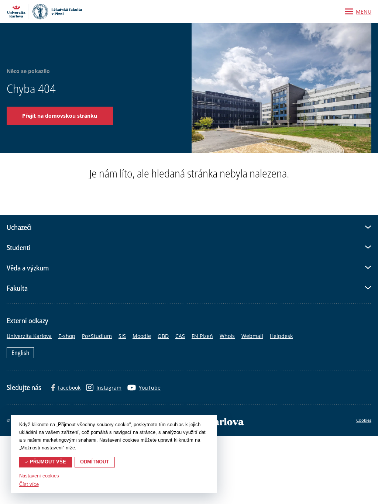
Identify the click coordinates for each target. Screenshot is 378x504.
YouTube (150, 387)
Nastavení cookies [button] (39, 476)
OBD (163, 335)
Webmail (252, 335)
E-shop (66, 335)
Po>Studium (97, 335)
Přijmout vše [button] (48, 462)
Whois (227, 335)
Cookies (363, 420)
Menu (363, 11)
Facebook (69, 387)
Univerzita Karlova (29, 335)
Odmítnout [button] (94, 462)
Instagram (108, 387)
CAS (180, 335)
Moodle (142, 335)
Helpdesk (281, 335)
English (20, 353)
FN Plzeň (202, 335)
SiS (122, 335)
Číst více (29, 484)
